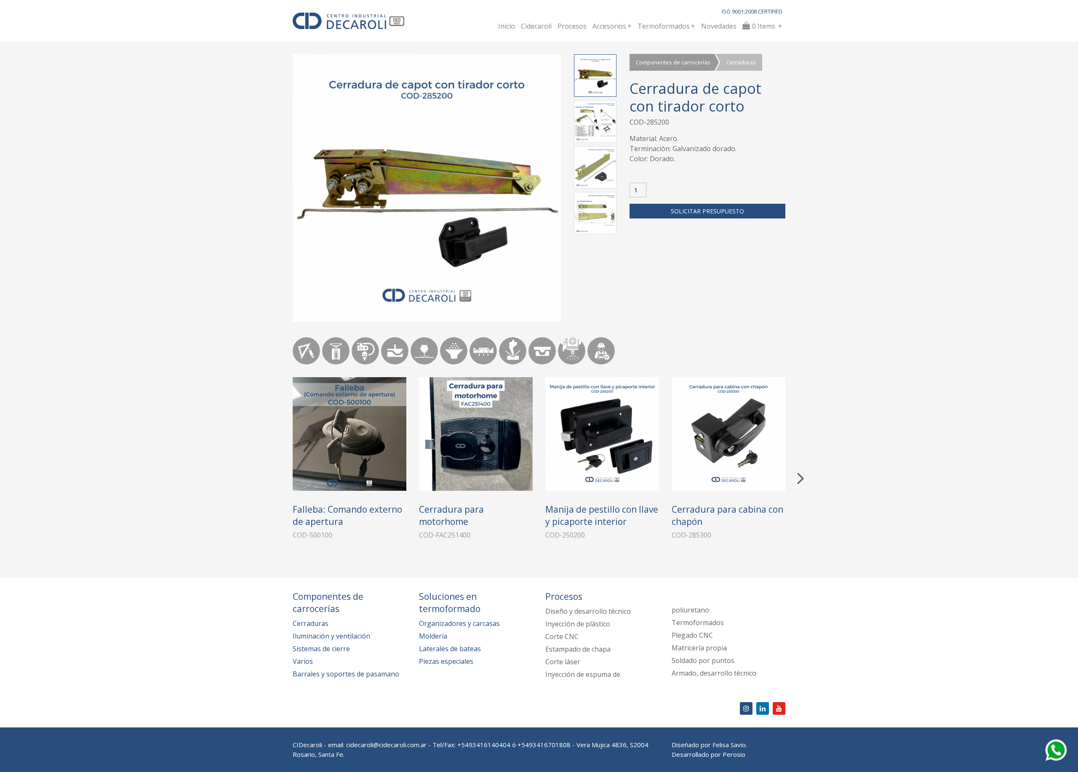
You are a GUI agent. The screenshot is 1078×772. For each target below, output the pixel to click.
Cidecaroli (536, 26)
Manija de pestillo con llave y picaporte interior (601, 515)
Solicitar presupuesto (707, 211)
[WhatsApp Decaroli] (1056, 749)
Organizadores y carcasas (459, 623)
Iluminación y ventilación (331, 636)
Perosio (734, 754)
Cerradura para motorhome (451, 515)
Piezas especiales (446, 661)
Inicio (506, 26)
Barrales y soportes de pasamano (346, 674)
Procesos (572, 26)
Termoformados (666, 26)
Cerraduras (741, 62)
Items (767, 26)
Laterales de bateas (450, 648)
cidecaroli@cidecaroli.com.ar (386, 744)
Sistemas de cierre (321, 648)
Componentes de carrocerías (673, 62)
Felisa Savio (729, 744)
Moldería (433, 636)
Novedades (718, 26)
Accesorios (612, 26)
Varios (303, 661)
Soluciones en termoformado (449, 603)
